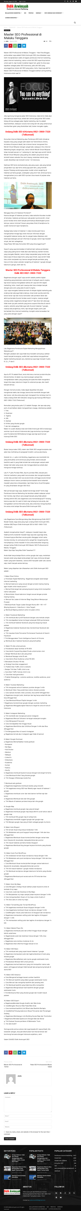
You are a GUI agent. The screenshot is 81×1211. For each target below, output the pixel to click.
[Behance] (56, 1193)
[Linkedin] (20, 46)
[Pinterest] (10, 46)
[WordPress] (56, 1197)
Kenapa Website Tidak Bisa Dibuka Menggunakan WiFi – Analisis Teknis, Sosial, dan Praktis (18, 1158)
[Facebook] (65, 1)
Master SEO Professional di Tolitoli (13, 1066)
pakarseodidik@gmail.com (37, 1200)
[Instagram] (68, 1)
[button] (74, 22)
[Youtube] (76, 1)
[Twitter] (70, 1)
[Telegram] (24, 46)
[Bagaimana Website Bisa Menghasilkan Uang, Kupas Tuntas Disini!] (7, 1168)
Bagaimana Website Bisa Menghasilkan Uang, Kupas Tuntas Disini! (19, 1168)
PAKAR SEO (12, 27)
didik (7, 41)
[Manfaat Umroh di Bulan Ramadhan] (7, 1177)
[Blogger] (60, 1193)
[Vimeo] (73, 1)
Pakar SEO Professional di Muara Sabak (41, 1066)
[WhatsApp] (15, 46)
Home (5, 27)
